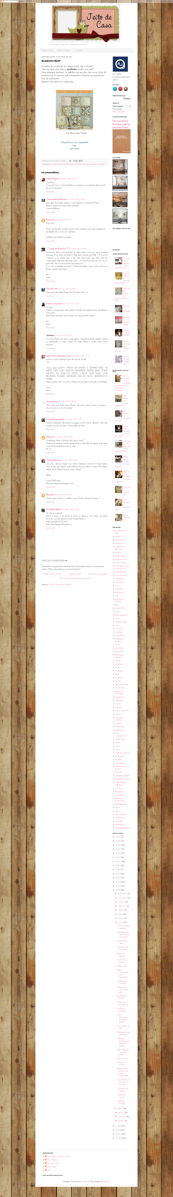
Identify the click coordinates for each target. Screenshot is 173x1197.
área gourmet (121, 575)
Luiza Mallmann (53, 460)
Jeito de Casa (52, 1163)
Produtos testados (122, 779)
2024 (118, 845)
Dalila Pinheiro (52, 179)
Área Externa (121, 572)
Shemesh (50, 495)
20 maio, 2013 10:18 (67, 179)
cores (117, 625)
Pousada (118, 772)
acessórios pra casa (58, 164)
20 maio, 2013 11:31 (63, 220)
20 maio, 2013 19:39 (73, 419)
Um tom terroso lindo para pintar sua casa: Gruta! (121, 124)
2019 (118, 866)
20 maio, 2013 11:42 (77, 249)
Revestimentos (121, 804)
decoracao (119, 648)
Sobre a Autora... (64, 50)
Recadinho (119, 792)
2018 (118, 870)
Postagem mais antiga (97, 574)
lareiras (118, 707)
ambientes (119, 543)
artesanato (70, 164)
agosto (121, 910)
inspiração (94, 164)
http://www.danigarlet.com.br (58, 356)
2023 (118, 849)
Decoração (119, 651)
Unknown (50, 220)
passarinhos (120, 763)
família (118, 681)
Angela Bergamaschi (55, 419)
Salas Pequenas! (127, 517)
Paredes (101, 164)
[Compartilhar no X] (78, 161)
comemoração (121, 622)
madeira (118, 723)
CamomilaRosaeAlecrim (56, 199)
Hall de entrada (121, 684)
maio (120, 922)
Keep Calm (122, 966)
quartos (118, 788)
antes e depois (121, 556)
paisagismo (120, 756)
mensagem (119, 730)
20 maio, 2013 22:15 (63, 437)
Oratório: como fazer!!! (127, 332)
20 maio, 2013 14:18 (63, 335)
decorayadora (52, 402)
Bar (116, 605)
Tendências (119, 818)
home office (120, 688)
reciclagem (119, 795)
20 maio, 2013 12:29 (66, 289)
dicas (117, 667)
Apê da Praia (120, 563)
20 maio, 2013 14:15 (70, 304)
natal (117, 749)
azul (117, 596)
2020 (118, 862)
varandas (119, 821)
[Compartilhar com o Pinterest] (82, 161)
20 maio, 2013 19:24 (67, 402)
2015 (118, 882)
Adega (118, 537)
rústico (118, 808)
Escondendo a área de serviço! (123, 1082)
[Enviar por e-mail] (74, 161)
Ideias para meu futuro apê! (123, 989)
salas (117, 811)
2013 (118, 890)
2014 (118, 886)
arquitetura (120, 582)
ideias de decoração (82, 164)
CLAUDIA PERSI (53, 510)
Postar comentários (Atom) (60, 585)
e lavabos (119, 671)
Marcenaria (120, 727)
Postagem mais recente (51, 574)
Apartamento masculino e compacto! (123, 934)
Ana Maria (52, 1160)
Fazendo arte (51, 289)
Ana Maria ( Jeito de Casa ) (59, 1157)
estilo (117, 674)
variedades (119, 825)
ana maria (51, 1167)
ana (48, 1170)
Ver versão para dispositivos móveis (74, 578)
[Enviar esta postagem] (69, 161)
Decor (117, 645)
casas (117, 612)
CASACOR (119, 608)
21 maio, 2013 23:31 (69, 460)
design (117, 661)
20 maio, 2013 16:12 (80, 356)
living (117, 714)
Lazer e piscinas (122, 711)
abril (120, 1109)
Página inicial (47, 50)
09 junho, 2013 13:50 (70, 510)
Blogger (106, 1182)
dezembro (122, 894)
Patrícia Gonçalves (54, 304)
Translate (120, 112)
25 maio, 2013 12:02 (62, 495)
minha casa (120, 739)
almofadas (119, 540)
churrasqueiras (121, 615)
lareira (118, 704)
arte (116, 586)
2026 (118, 837)
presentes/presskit (122, 776)
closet (117, 618)
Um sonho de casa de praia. (123, 1052)
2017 (118, 874)
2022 (118, 853)
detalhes (118, 664)
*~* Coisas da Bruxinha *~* (57, 249)
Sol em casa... (123, 1058)
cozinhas (118, 632)
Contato (79, 50)
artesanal (119, 589)
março (121, 1113)
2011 (118, 1130)
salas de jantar (121, 814)
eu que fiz (119, 678)
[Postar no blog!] (76, 161)
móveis (118, 746)
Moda (117, 743)
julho (120, 914)
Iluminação (120, 697)
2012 (118, 1126)
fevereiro (122, 1117)
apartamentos (121, 559)
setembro (122, 906)
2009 (118, 1138)
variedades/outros (122, 828)
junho (120, 918)
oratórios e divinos (123, 753)
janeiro (121, 1121)
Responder (50, 192)
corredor (118, 629)
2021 (118, 857)
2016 (118, 878)
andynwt (86, 1182)
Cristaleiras (119, 635)
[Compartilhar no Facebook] (80, 161)
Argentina (119, 579)
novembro (122, 898)
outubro (121, 902)
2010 (118, 1134)
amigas (118, 553)
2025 (118, 841)
